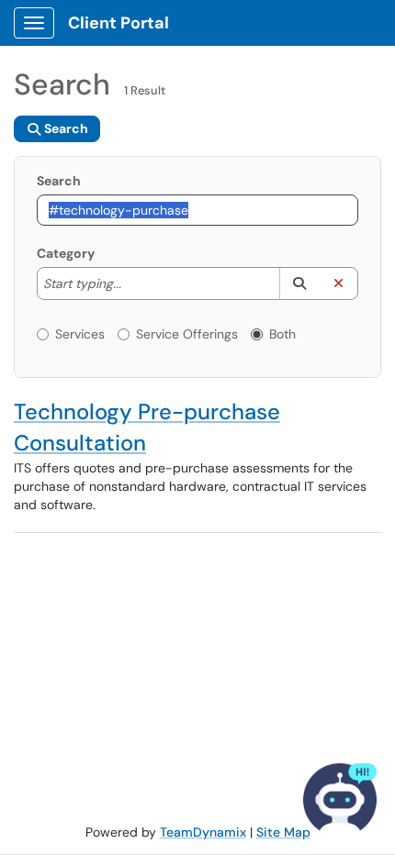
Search (59, 180)
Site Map (283, 832)
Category (66, 253)
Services (80, 334)
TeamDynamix (203, 832)
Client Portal (118, 23)
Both (282, 334)
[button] (299, 283)
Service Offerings (187, 334)
